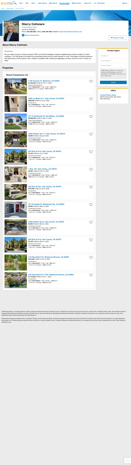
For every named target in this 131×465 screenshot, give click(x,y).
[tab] (17, 75)
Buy (20, 3)
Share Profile (118, 37)
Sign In (124, 3)
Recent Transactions (16, 75)
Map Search (53, 3)
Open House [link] (42, 3)
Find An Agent (9, 8)
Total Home (100, 3)
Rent (33, 3)
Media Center (76, 3)
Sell (27, 3)
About (87, 3)
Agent (64, 3)
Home (2, 8)
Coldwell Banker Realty (29, 27)
